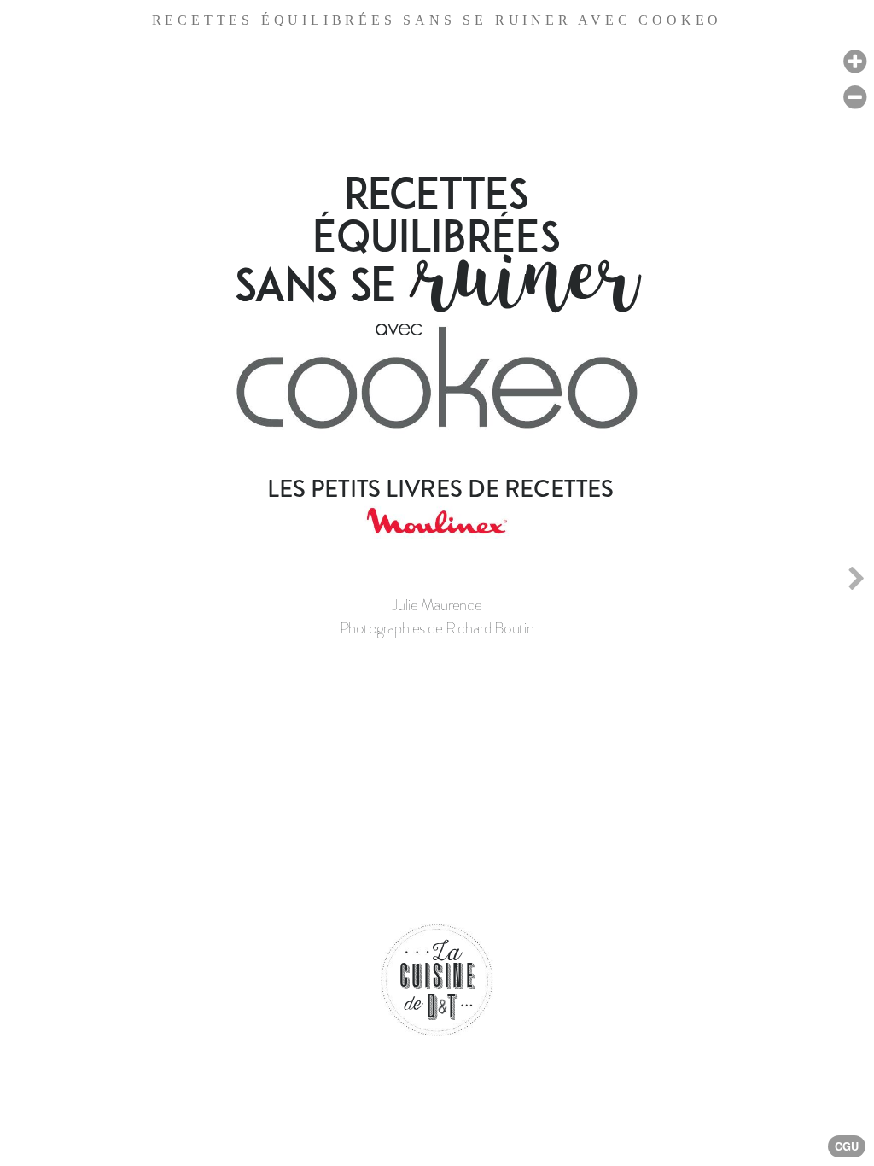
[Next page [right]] (856, 583)
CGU (847, 1146)
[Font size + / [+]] (855, 62)
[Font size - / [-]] (855, 98)
